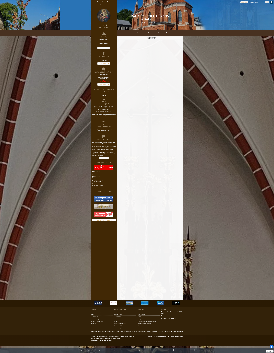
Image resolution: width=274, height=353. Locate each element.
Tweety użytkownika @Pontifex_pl (104, 220)
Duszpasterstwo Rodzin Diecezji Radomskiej (147, 321)
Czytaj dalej (103, 158)
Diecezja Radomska (142, 319)
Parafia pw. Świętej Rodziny (149, 18)
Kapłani (92, 314)
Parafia (132, 33)
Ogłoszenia (152, 33)
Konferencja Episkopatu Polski (144, 323)
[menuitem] (131, 33)
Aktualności (140, 312)
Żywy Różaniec (117, 316)
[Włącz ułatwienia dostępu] (271, 2)
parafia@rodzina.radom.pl (104, 1)
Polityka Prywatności (178, 350)
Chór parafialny (117, 328)
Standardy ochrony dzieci (96, 319)
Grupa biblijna (117, 319)
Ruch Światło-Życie (118, 325)
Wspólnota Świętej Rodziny (120, 323)
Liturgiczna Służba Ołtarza (119, 312)
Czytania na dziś (141, 314)
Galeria (139, 316)
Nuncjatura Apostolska (143, 325)
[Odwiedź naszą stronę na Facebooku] (272, 346)
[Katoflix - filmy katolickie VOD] (144, 303)
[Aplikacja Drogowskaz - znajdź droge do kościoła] (103, 214)
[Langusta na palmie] (129, 303)
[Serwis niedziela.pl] (175, 303)
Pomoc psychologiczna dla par (97, 321)
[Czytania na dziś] (103, 206)
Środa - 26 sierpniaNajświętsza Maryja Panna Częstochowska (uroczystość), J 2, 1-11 (103, 173)
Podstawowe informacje (96, 312)
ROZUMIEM (269, 351)
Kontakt (161, 33)
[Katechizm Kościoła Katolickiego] (113, 303)
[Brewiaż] (160, 303)
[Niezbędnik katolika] (103, 198)
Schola (115, 321)
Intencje (169, 33)
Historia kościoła (94, 316)
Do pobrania (93, 323)
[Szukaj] (267, 2)
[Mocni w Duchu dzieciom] (98, 303)
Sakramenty (141, 33)
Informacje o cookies (189, 350)
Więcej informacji (103, 48)
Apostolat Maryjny (118, 314)
